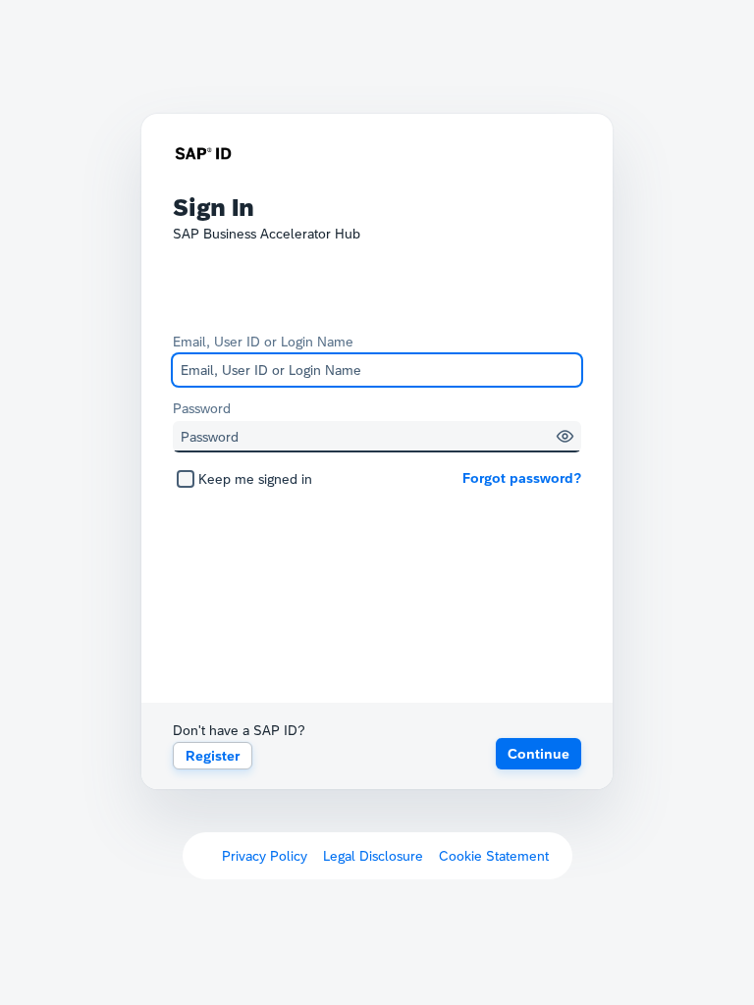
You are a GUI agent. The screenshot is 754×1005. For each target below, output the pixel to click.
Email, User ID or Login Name (263, 341)
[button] (565, 436)
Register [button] (213, 756)
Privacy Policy (264, 856)
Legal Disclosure (373, 856)
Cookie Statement (494, 856)
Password (202, 408)
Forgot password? (521, 478)
